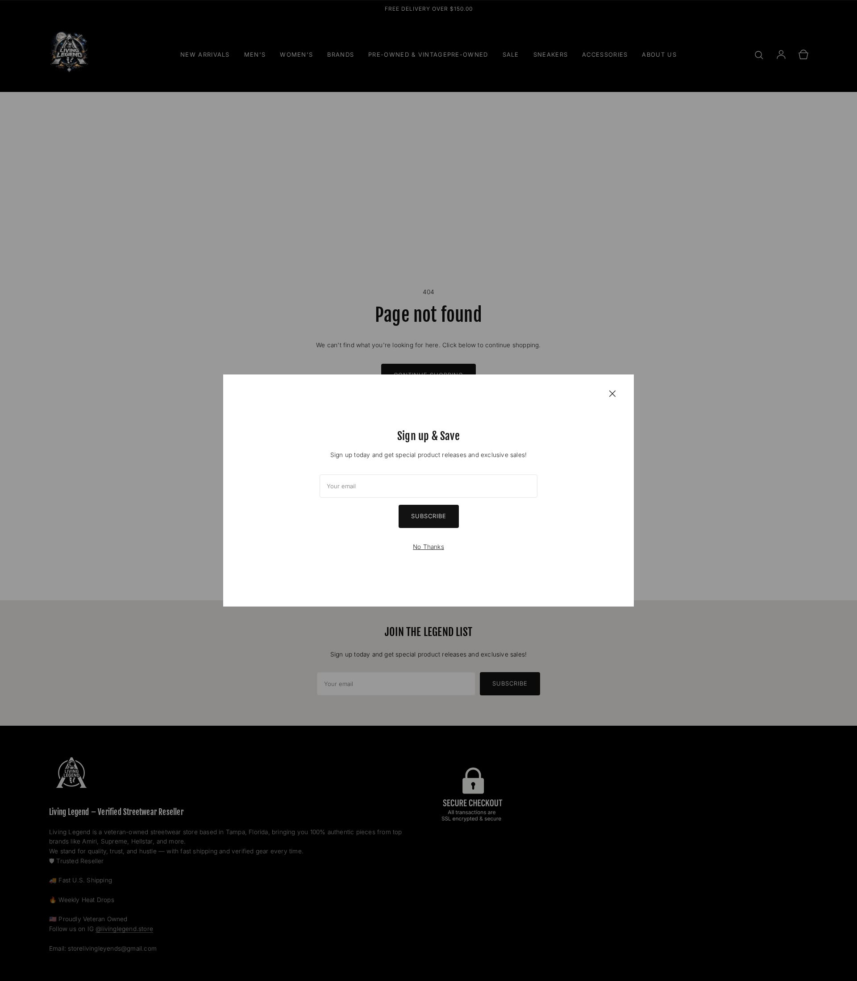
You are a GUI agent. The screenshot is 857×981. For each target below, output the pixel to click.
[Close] (612, 393)
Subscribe (428, 516)
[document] (428, 490)
